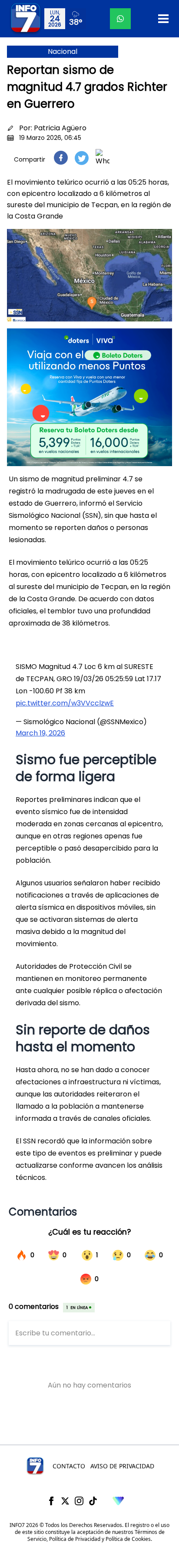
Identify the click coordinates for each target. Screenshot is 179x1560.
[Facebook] (51, 1501)
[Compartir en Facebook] (61, 158)
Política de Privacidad (74, 1539)
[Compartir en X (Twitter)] (82, 158)
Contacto (69, 1466)
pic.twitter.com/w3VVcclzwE (65, 703)
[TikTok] (93, 1501)
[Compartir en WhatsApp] (102, 157)
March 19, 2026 (40, 733)
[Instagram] (79, 1501)
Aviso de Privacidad (122, 1466)
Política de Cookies (128, 1539)
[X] (65, 1501)
